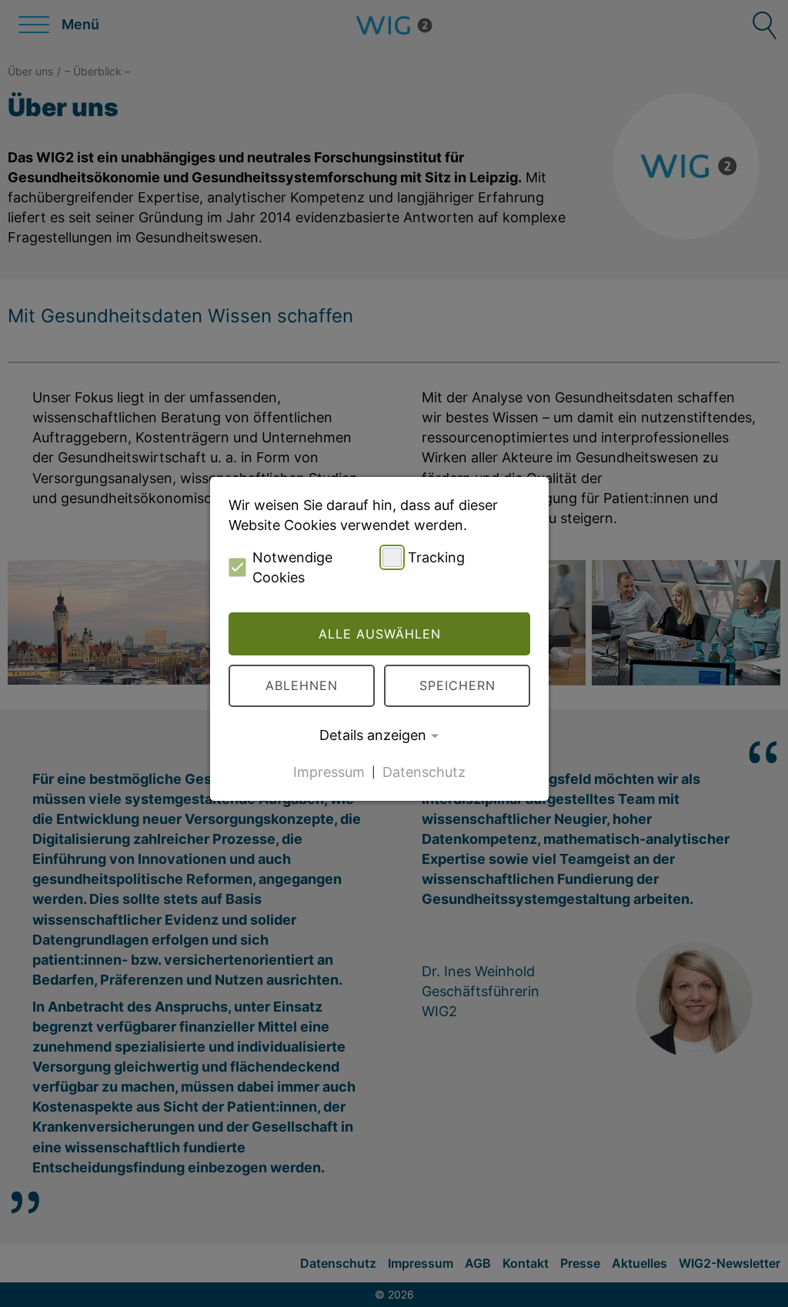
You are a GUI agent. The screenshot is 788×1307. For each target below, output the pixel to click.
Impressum (329, 771)
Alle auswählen (380, 634)
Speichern (457, 685)
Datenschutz (424, 771)
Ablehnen (301, 685)
